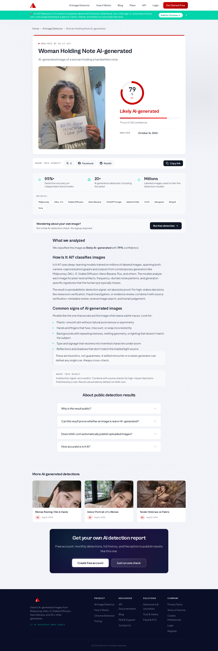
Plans (133, 5)
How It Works (103, 5)
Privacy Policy (174, 604)
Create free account (90, 563)
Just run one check (129, 563)
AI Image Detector (79, 5)
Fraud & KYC (150, 619)
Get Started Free (175, 5)
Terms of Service (176, 610)
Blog (120, 5)
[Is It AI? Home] (33, 5)
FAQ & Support (127, 619)
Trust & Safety (150, 614)
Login (156, 5)
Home (35, 28)
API (144, 5)
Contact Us (125, 625)
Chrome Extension (104, 615)
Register (172, 631)
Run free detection (164, 225)
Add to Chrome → (170, 15)
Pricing (98, 621)
